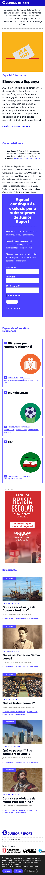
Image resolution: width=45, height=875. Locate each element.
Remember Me (13, 295)
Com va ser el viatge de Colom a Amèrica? (19, 608)
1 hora (8, 383)
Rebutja (18, 871)
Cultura (6, 651)
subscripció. (21, 261)
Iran (10, 442)
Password (10, 276)
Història (7, 126)
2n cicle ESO (37, 159)
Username (11, 267)
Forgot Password (13, 308)
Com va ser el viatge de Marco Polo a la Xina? (20, 800)
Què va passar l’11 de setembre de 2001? (17, 752)
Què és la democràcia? (19, 703)
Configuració (31, 871)
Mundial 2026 (18, 392)
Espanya (26, 126)
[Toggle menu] (41, 3)
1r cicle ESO (27, 159)
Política (17, 126)
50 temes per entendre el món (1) (18, 345)
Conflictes (7, 747)
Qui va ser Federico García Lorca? (21, 656)
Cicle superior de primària (16, 380)
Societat (6, 603)
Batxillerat (18, 159)
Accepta (7, 871)
